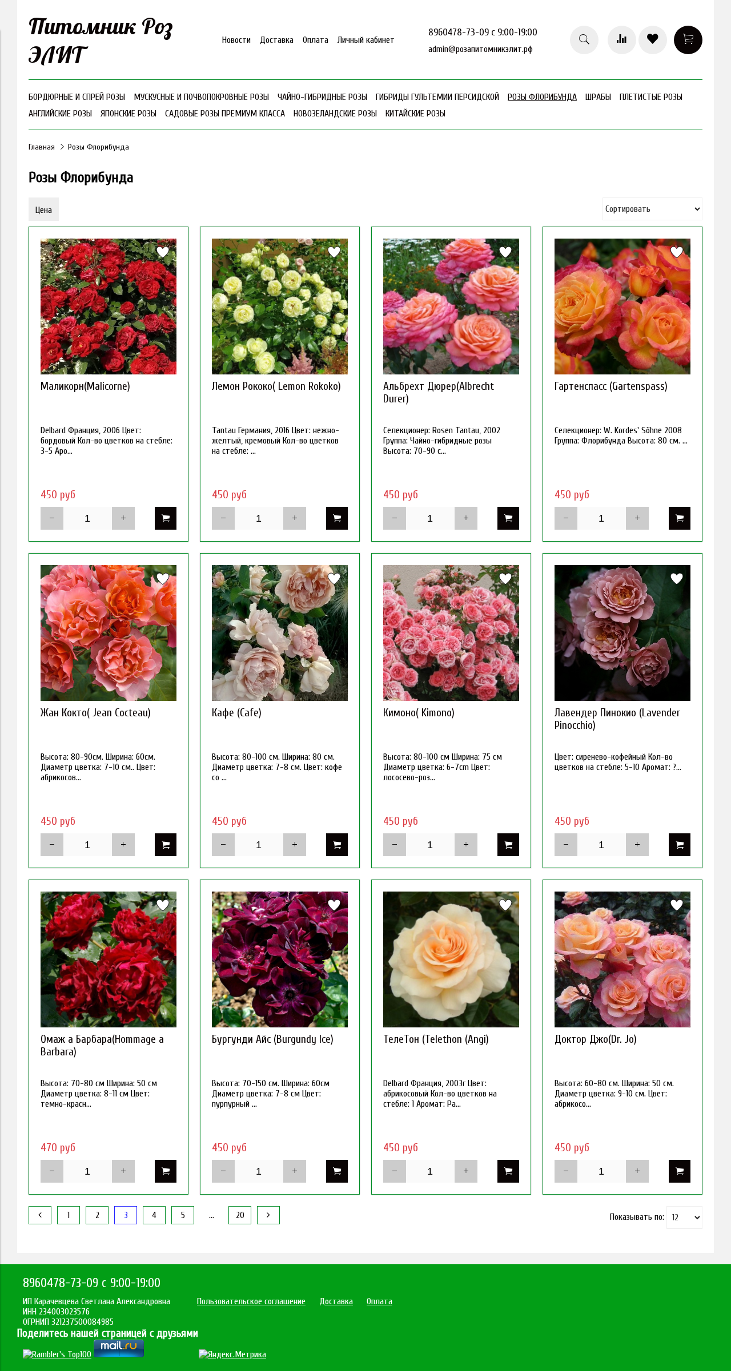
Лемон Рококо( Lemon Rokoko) (276, 386)
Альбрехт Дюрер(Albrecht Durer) (438, 392)
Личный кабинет (366, 40)
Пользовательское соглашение (251, 1301)
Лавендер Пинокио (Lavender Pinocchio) (617, 719)
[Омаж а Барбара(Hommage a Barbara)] (108, 959)
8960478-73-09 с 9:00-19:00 (482, 32)
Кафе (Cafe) (237, 713)
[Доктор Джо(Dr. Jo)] (622, 959)
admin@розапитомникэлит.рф (480, 49)
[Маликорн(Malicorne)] (108, 306)
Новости (236, 40)
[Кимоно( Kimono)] (451, 633)
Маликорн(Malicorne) (85, 386)
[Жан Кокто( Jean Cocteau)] (108, 633)
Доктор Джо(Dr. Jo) (596, 1039)
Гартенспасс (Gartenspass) (611, 386)
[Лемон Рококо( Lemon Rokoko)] (280, 306)
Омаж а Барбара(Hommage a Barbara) (102, 1045)
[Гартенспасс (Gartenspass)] (622, 306)
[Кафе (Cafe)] (280, 633)
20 (240, 1215)
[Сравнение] (622, 40)
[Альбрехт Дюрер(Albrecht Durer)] (451, 306)
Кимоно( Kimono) (419, 713)
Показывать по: (637, 1217)
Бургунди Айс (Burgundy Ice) (273, 1039)
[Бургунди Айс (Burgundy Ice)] (280, 959)
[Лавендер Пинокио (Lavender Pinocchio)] (622, 633)
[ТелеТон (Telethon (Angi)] (451, 959)
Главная (42, 147)
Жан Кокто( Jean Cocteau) (96, 713)
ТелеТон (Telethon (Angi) (436, 1039)
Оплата (315, 40)
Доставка (277, 40)
